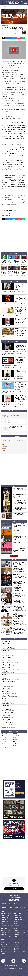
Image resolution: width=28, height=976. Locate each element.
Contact (5, 907)
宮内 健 (4, 741)
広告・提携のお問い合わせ (18, 907)
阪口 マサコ (5, 735)
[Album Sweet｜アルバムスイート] (14, 809)
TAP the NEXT (9, 644)
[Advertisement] (14, 236)
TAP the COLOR (8, 655)
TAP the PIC (8, 727)
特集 (10, 903)
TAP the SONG (10, 661)
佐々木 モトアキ (18, 33)
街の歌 (9, 699)
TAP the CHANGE (8, 648)
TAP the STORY (8, 665)
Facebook (8, 37)
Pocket (18, 37)
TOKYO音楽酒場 (8, 709)
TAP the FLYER (9, 692)
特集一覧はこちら (14, 555)
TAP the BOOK (9, 696)
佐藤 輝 (14, 737)
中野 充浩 (15, 739)
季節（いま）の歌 (8, 703)
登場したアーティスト (19, 903)
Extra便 (9, 675)
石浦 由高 (15, 734)
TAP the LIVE (8, 706)
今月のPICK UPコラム (7, 641)
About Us (4, 903)
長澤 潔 (4, 739)
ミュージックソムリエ (9, 723)
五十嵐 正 (4, 734)
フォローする (14, 888)
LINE (23, 37)
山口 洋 (14, 741)
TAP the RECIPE (7, 720)
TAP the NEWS (10, 668)
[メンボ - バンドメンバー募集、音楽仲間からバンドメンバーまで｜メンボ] (14, 829)
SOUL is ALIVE (7, 716)
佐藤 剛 (4, 737)
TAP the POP (5, 747)
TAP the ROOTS (8, 658)
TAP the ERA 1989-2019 (8, 682)
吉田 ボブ (4, 743)
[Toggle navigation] (25, 3)
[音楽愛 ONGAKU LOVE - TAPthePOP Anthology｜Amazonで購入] (14, 789)
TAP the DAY (7, 685)
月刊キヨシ (8, 672)
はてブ (13, 37)
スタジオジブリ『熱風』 (9, 713)
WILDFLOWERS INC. (10, 966)
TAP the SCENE (9, 651)
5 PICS (10, 679)
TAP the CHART (9, 689)
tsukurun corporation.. (18, 968)
